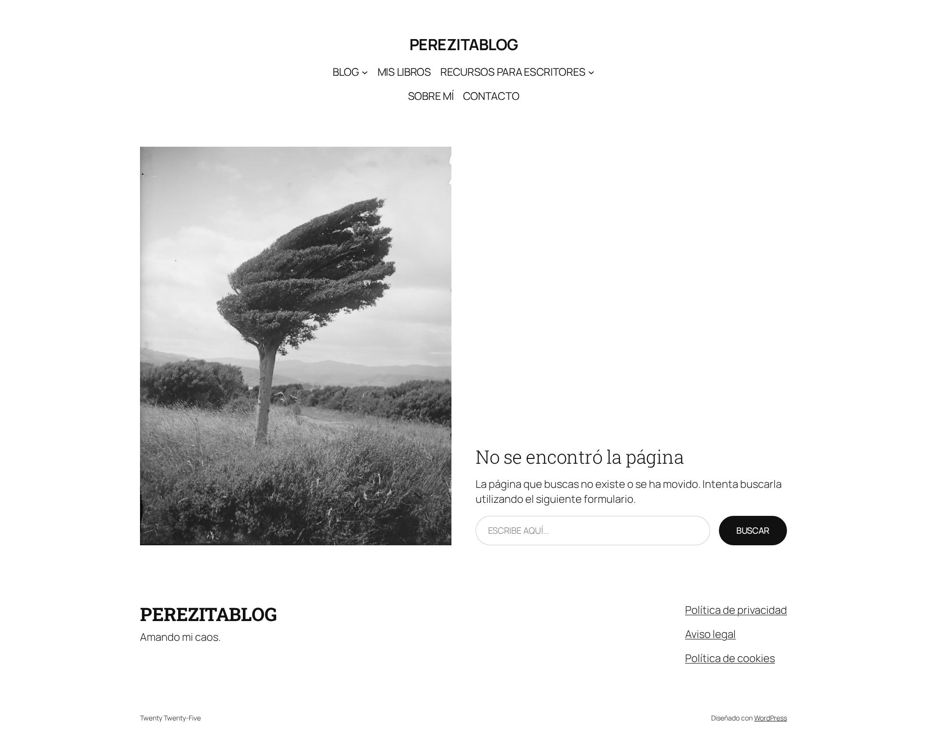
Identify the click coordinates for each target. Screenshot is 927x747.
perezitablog (463, 44)
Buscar (753, 530)
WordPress (770, 717)
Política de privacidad (736, 610)
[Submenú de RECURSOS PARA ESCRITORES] (591, 72)
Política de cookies (730, 658)
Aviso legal (710, 634)
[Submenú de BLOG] (365, 72)
